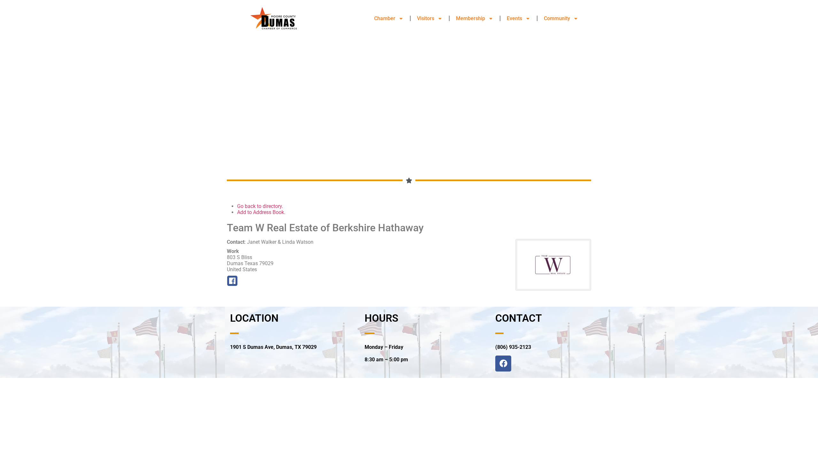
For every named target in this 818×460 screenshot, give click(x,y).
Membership (470, 18)
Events (514, 18)
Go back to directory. (260, 206)
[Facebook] (503, 364)
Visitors (425, 18)
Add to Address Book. (261, 212)
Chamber (384, 18)
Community (557, 18)
